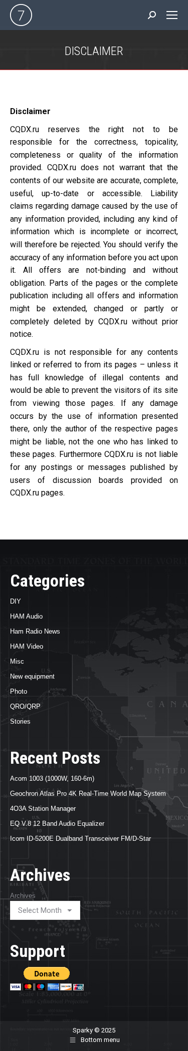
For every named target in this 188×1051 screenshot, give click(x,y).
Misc (17, 661)
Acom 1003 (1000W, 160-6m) (52, 778)
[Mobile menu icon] (172, 15)
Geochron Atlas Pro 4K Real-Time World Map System (88, 793)
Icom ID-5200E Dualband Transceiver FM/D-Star (80, 838)
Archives (23, 895)
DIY (15, 601)
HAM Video (26, 646)
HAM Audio (26, 616)
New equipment (32, 676)
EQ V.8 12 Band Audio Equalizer (57, 823)
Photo (18, 691)
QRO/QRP (25, 706)
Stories (20, 721)
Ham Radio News (35, 631)
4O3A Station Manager (43, 808)
